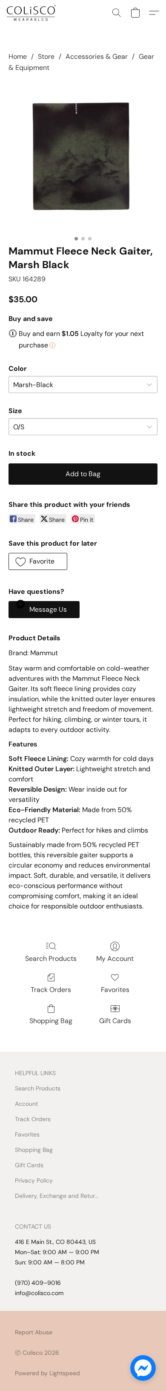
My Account (115, 958)
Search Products (51, 958)
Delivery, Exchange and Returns (57, 1196)
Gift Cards (115, 1020)
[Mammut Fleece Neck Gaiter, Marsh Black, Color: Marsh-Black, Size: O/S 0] (83, 156)
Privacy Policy (34, 1180)
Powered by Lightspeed (47, 1373)
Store (46, 56)
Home (18, 56)
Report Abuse (33, 1332)
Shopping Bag (50, 1020)
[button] (32, 13)
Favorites (115, 989)
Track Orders (51, 989)
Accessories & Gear (97, 56)
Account (26, 1104)
